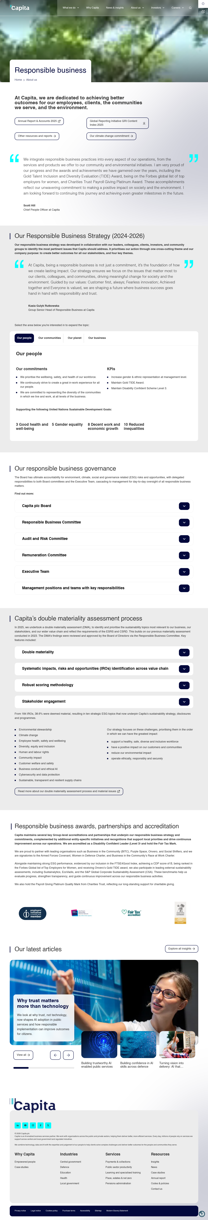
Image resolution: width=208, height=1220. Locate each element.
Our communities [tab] (49, 338)
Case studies (21, 1167)
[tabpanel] (104, 393)
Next (68, 1055)
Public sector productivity (119, 1167)
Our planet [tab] (74, 338)
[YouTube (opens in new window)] (25, 1125)
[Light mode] (203, 4)
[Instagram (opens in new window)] (33, 1125)
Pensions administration (118, 1183)
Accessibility (85, 1211)
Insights (155, 1162)
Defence (64, 1167)
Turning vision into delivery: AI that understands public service (177, 1067)
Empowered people (25, 1162)
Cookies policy (52, 1211)
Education (65, 1173)
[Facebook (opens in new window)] (40, 1125)
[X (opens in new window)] (48, 1125)
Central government (70, 1162)
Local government (69, 1183)
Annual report (158, 1178)
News (154, 1167)
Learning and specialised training (123, 1173)
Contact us (156, 1189)
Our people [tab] (24, 338)
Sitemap (98, 1211)
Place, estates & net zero (119, 1178)
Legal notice (36, 1211)
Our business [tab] (97, 338)
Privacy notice (20, 1211)
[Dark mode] (203, 12)
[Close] (190, 8)
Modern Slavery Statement (117, 1211)
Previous (55, 1055)
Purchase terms (68, 1211)
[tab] (21, 1068)
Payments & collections (118, 1162)
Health (63, 1178)
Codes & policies (160, 1183)
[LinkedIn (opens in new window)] (17, 1125)
